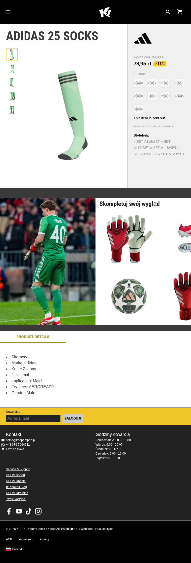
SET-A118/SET (165, 148)
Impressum (25, 539)
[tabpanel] (87, 375)
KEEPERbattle (16, 481)
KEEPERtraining (17, 493)
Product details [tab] (32, 337)
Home (104, 12)
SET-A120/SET (173, 154)
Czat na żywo (15, 449)
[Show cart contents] (180, 12)
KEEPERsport (15, 475)
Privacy (44, 539)
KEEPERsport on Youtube (19, 511)
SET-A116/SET (148, 141)
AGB (9, 539)
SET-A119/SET (145, 154)
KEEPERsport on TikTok (28, 511)
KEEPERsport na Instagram (38, 511)
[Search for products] (168, 12)
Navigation (8, 12)
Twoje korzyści (16, 499)
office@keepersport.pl (21, 440)
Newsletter (13, 412)
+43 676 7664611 (18, 444)
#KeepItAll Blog (16, 487)
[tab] (12, 54)
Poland (17, 549)
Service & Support (18, 469)
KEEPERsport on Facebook (9, 511)
